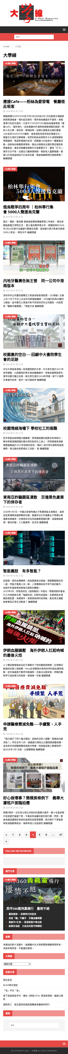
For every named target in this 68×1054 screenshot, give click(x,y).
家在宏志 (7, 979)
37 (60, 834)
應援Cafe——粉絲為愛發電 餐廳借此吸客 (34, 104)
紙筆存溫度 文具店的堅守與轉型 (25, 925)
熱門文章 (10, 871)
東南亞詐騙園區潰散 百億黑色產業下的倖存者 (33, 499)
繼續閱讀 (7, 158)
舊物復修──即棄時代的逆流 (22, 913)
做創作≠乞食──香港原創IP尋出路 (25, 921)
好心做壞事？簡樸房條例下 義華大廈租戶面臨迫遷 (33, 800)
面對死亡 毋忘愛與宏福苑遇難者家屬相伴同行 (26, 1004)
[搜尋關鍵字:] (34, 36)
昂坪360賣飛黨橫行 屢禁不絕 (27, 908)
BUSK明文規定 (10, 985)
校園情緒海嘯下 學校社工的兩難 (30, 428)
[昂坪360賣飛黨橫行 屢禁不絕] (34, 901)
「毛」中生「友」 (12, 990)
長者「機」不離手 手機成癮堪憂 (25, 918)
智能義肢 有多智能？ (22, 570)
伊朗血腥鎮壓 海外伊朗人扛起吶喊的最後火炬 (33, 653)
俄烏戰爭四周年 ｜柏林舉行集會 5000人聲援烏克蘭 (28, 209)
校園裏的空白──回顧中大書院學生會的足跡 (32, 357)
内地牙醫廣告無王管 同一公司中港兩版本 (33, 283)
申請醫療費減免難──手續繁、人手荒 (32, 726)
